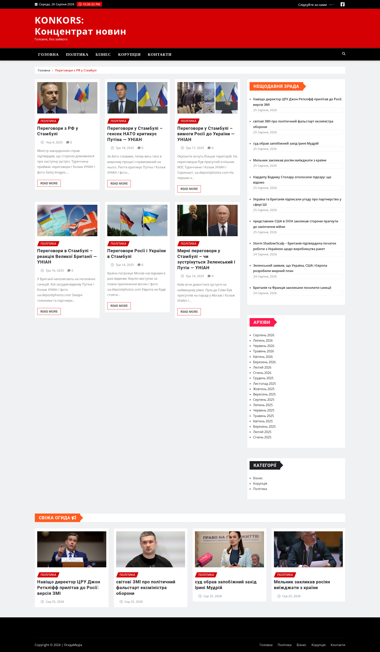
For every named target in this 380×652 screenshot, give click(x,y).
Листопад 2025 (264, 383)
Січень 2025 (262, 437)
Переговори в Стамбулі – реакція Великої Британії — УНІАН (67, 256)
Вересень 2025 (264, 394)
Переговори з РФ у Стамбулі (76, 70)
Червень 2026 (263, 346)
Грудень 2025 (263, 378)
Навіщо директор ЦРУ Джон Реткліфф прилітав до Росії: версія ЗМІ (68, 587)
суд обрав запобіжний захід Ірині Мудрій (286, 143)
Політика (77, 54)
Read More (49, 183)
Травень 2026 (263, 351)
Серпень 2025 (263, 399)
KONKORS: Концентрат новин (80, 25)
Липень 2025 (263, 405)
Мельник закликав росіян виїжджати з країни (289, 160)
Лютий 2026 (262, 367)
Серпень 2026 (263, 335)
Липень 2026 (263, 340)
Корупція (129, 54)
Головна (48, 54)
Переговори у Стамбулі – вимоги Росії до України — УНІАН (206, 134)
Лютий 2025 (262, 432)
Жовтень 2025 (264, 389)
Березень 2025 (264, 426)
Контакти (160, 54)
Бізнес (103, 54)
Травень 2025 (263, 416)
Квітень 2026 (263, 356)
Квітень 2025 (263, 421)
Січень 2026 (262, 373)
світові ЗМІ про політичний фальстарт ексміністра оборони (145, 587)
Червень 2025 (263, 410)
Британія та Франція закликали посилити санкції (292, 287)
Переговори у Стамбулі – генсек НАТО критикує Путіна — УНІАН (135, 134)
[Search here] (343, 53)
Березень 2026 (264, 362)
